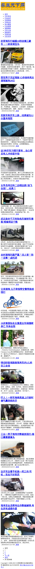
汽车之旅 (8, 30)
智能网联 (8, 28)
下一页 (7, 555)
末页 (6, 557)
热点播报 (8, 24)
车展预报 (8, 20)
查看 (17, 73)
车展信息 (8, 22)
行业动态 (8, 18)
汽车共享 (8, 36)
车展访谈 (8, 34)
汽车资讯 (8, 16)
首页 (6, 14)
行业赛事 (8, 26)
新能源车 (8, 32)
